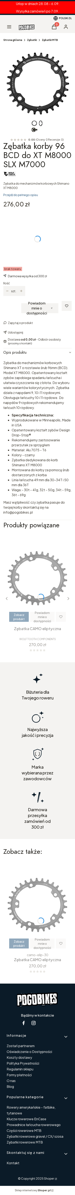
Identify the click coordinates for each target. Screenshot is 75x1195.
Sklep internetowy (33, 1190)
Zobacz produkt (19, 617)
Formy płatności (19, 1075)
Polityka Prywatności (23, 1063)
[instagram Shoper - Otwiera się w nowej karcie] (33, 1023)
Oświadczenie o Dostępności (29, 1051)
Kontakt (13, 1163)
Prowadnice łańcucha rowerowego (34, 1125)
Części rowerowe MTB (24, 1130)
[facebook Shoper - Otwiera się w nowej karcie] (23, 1023)
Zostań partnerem (21, 1046)
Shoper (49, 1178)
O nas (11, 1080)
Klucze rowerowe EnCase (26, 1119)
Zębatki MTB (50, 40)
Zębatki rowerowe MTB (25, 1142)
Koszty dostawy (19, 1057)
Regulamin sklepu (20, 1069)
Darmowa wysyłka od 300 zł (27, 276)
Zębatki (32, 40)
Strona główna (12, 40)
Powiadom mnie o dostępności (36, 308)
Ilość (6, 283)
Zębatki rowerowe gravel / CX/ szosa (35, 1136)
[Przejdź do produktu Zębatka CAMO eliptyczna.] (37, 578)
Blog (10, 1086)
